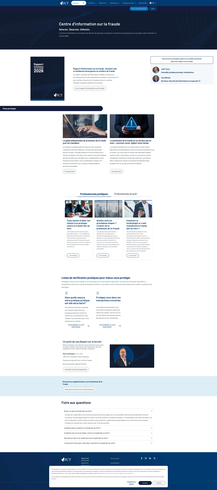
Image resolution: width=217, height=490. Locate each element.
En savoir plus (69, 171)
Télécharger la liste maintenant (76, 326)
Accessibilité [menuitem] (115, 463)
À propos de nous (128, 3)
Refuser (159, 483)
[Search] (83, 3)
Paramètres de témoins (131, 483)
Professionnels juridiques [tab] (94, 193)
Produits (91, 3)
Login (153, 8)
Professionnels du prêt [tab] (125, 193)
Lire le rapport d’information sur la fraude (89, 88)
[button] (108, 411)
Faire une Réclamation (139, 8)
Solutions (102, 3)
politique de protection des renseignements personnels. (116, 473)
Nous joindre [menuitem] (115, 458)
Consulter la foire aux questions (76, 369)
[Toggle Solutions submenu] (107, 3)
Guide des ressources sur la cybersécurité (79, 389)
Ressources (114, 3)
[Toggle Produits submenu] (96, 3)
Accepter (145, 483)
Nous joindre (143, 3)
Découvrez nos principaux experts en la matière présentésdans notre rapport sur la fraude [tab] (182, 60)
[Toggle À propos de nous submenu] (135, 3)
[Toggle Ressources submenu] (119, 3)
